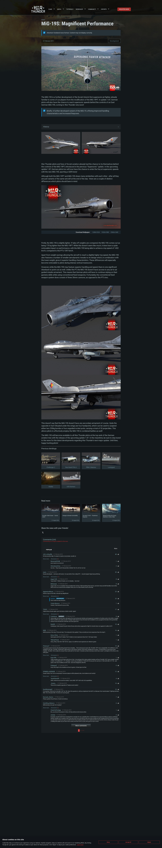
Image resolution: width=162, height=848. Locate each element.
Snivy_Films (54, 635)
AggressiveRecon (48, 591)
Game (50, 9)
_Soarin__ (53, 683)
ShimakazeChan (55, 566)
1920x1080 (105, 232)
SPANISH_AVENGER (49, 671)
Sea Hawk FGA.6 (71, 467)
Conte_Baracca (55, 603)
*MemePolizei (55, 640)
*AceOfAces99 (55, 678)
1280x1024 (96, 232)
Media (59, 9)
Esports (104, 9)
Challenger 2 (51, 467)
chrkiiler (53, 715)
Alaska (51, 486)
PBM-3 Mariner (91, 467)
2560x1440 (114, 232)
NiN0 (44, 630)
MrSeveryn (54, 584)
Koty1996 (53, 657)
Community (92, 9)
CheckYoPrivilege (56, 710)
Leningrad (111, 467)
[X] (42, 532)
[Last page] (102, 730)
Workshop (79, 9)
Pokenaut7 (46, 646)
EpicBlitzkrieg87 (48, 689)
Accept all (128, 842)
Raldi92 (53, 624)
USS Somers (71, 486)
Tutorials (69, 9)
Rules (115, 548)
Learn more (80, 844)
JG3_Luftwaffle (47, 554)
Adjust (149, 842)
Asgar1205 (54, 579)
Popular (49, 549)
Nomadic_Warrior (48, 697)
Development (114, 41)
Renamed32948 (55, 561)
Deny (108, 842)
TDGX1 (45, 609)
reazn (44, 572)
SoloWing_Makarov (49, 703)
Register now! (124, 9)
